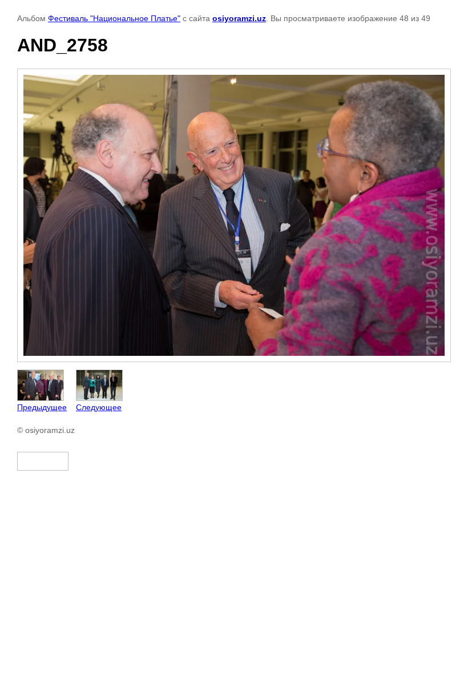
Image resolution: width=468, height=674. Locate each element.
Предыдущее (42, 407)
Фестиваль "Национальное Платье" (114, 18)
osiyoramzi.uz (239, 18)
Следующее (99, 407)
